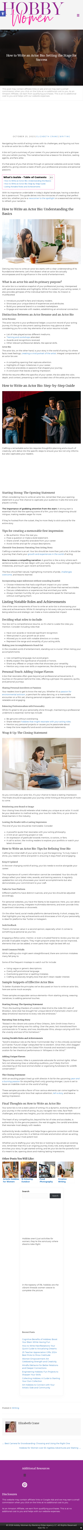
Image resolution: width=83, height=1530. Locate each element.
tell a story (58, 1093)
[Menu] (78, 15)
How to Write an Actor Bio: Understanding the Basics (27, 181)
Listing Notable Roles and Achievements (22, 187)
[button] (3, 13)
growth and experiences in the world (46, 554)
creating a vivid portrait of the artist (39, 353)
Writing (65, 136)
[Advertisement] (41, 117)
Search (25, 1191)
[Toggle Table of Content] (50, 177)
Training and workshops (18, 337)
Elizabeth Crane (47, 136)
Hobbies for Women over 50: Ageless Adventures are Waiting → (50, 1448)
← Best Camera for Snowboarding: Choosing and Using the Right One (36, 1443)
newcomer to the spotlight (42, 198)
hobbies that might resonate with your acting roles (46, 722)
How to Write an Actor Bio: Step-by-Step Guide (24, 184)
